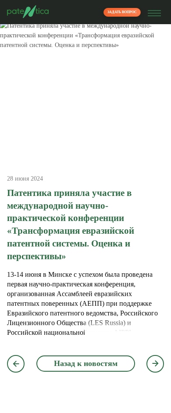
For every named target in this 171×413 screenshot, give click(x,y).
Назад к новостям (86, 363)
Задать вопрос (122, 12)
